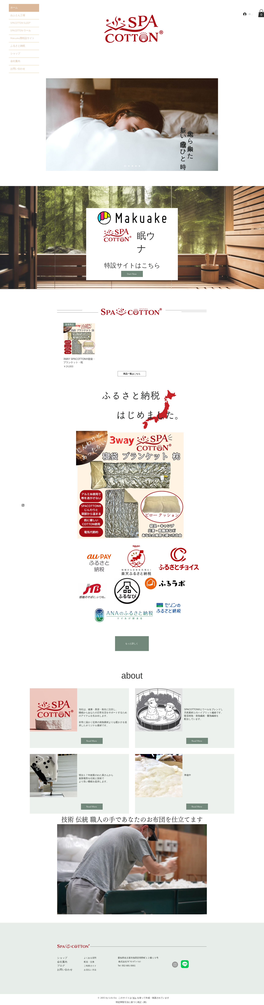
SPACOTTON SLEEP (20, 23)
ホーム (14, 7)
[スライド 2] (139, 166)
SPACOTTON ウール (20, 30)
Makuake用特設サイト (22, 38)
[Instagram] (23, 505)
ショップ (15, 53)
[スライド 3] (128, 166)
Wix (134, 998)
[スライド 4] (135, 166)
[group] (132, 346)
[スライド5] (131, 166)
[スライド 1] (124, 166)
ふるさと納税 (17, 46)
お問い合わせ (17, 68)
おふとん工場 (17, 15)
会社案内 (15, 61)
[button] (203, 911)
